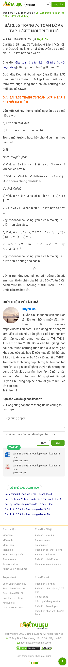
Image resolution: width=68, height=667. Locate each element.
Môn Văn (8, 535)
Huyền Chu (29, 309)
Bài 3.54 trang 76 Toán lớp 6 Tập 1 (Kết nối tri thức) (33, 499)
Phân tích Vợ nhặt (45, 583)
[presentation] (15, 244)
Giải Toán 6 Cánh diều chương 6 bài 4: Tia (27, 514)
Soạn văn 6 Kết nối (13, 593)
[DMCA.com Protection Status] (28, 649)
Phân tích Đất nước (45, 554)
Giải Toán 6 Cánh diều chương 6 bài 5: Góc (28, 509)
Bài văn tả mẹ (42, 540)
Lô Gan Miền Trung (13, 607)
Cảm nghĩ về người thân (48, 601)
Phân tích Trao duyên (46, 606)
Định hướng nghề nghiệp (48, 564)
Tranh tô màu (10, 559)
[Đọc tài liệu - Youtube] (36, 663)
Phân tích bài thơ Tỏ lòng (48, 549)
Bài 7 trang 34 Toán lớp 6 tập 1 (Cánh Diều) (28, 494)
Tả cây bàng (41, 596)
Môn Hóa (8, 549)
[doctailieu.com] (34, 625)
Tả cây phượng (11, 564)
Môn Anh (8, 540)
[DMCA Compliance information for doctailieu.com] (46, 649)
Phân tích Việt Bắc (45, 535)
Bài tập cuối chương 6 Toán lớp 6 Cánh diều (28, 504)
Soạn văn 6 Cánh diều (14, 583)
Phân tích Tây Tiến (13, 554)
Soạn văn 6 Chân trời (14, 588)
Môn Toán (8, 545)
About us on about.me (15, 568)
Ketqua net (9, 602)
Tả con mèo (41, 545)
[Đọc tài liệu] (31, 663)
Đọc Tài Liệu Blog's (13, 598)
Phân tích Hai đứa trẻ (46, 559)
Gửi (58, 442)
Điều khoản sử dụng (40, 656)
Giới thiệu (22, 656)
